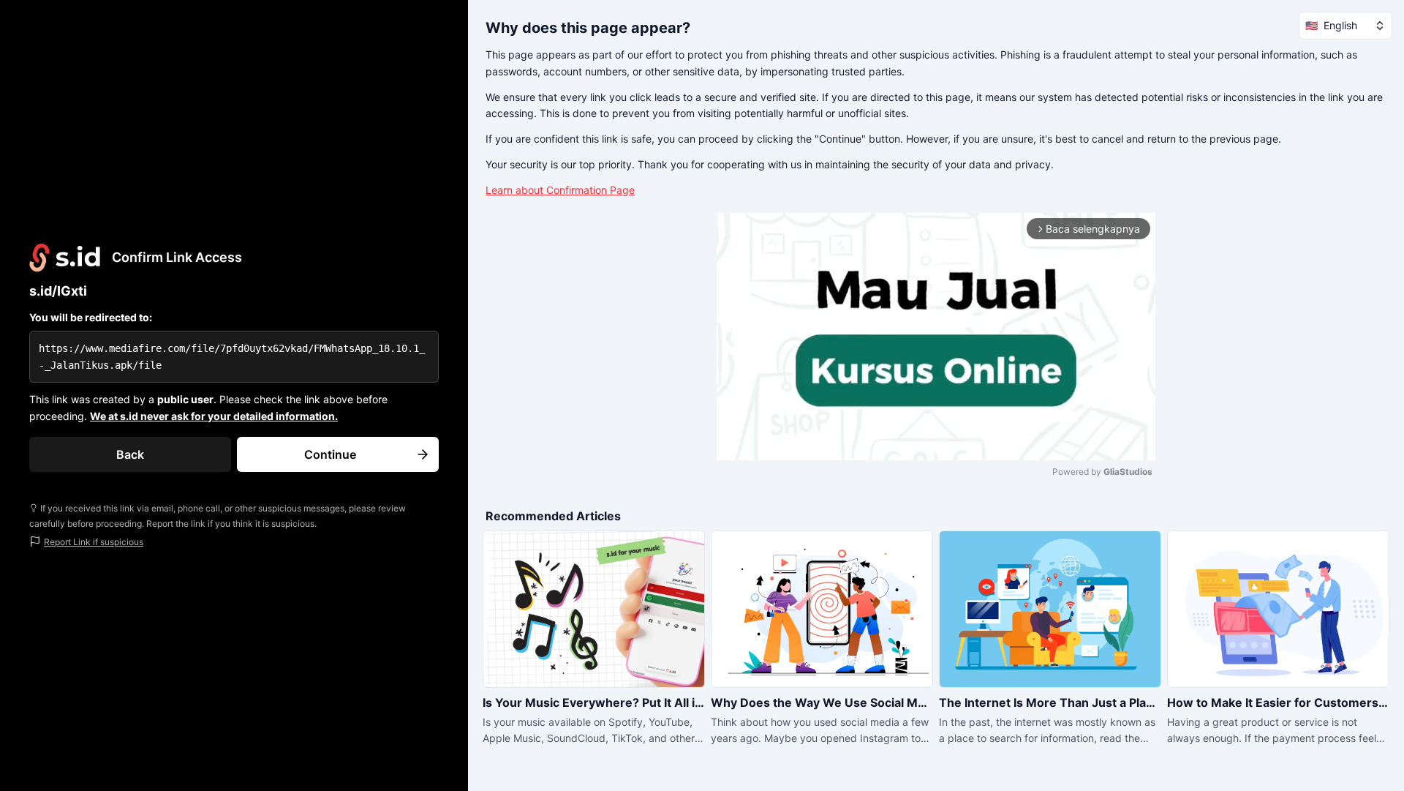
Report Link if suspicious (93, 541)
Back (130, 454)
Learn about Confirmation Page (560, 190)
